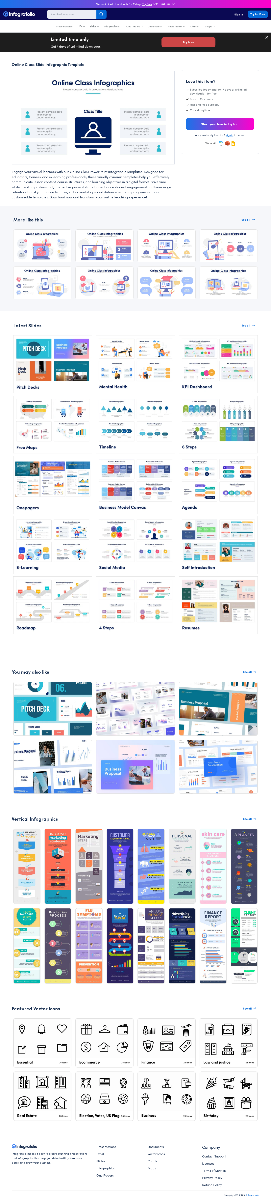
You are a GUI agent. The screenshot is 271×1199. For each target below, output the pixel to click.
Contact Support (214, 1156)
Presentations (64, 26)
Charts (194, 26)
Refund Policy (212, 1185)
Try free (188, 42)
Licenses (208, 1163)
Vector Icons (175, 26)
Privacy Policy (212, 1177)
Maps (208, 26)
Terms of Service (214, 1170)
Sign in (238, 14)
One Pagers (133, 26)
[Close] (267, 37)
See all (245, 219)
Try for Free (257, 14)
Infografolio (252, 1194)
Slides (93, 26)
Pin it (22, 77)
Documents (154, 26)
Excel (82, 26)
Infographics (111, 26)
